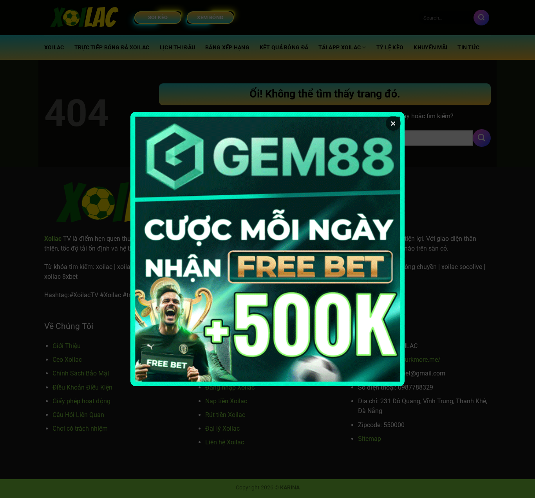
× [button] (393, 123)
